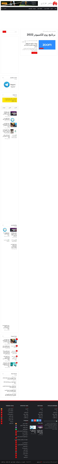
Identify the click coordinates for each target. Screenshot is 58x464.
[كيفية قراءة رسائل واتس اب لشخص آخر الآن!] (13, 177)
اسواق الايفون (25, 429)
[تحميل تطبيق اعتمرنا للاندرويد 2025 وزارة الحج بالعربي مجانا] (13, 131)
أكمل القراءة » (34, 52)
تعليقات (4, 107)
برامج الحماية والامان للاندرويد (22, 444)
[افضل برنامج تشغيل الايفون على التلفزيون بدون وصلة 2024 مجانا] (13, 364)
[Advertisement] (29, 19)
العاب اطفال (55, 415)
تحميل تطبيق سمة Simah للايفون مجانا (6, 233)
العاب (55, 8)
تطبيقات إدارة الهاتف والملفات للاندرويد (21, 439)
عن (56, 410)
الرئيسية (53, 31)
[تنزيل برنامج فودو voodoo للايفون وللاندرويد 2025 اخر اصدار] (13, 113)
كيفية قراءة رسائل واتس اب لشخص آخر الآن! (6, 136)
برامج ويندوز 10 (24, 448)
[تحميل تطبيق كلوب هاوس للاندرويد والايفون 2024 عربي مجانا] (13, 358)
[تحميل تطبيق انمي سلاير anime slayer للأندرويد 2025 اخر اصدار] (13, 125)
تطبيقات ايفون (39, 8)
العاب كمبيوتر (25, 453)
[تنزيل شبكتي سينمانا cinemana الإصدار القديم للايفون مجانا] (13, 352)
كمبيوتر (52, 8)
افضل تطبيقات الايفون (23, 425)
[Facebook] (40, 420)
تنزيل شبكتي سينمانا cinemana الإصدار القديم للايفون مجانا (6, 352)
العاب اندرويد (25, 451)
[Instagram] (32, 420)
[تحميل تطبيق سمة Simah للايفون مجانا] (13, 120)
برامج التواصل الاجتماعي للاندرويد (21, 436)
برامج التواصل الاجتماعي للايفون (22, 431)
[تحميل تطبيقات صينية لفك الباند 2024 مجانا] (13, 347)
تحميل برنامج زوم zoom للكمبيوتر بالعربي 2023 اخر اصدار (30, 45)
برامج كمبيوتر (25, 446)
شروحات (34, 8)
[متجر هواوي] (49, 3)
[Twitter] (37, 420)
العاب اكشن (11, 416)
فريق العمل (55, 412)
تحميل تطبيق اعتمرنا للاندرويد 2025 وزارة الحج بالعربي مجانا (6, 130)
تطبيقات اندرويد (46, 8)
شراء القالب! (55, 417)
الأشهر (10, 107)
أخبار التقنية (30, 8)
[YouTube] (35, 420)
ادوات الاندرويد (25, 434)
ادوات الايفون (25, 427)
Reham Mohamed (34, 40)
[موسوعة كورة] (19, 3)
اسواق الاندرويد (24, 442)
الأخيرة (15, 107)
